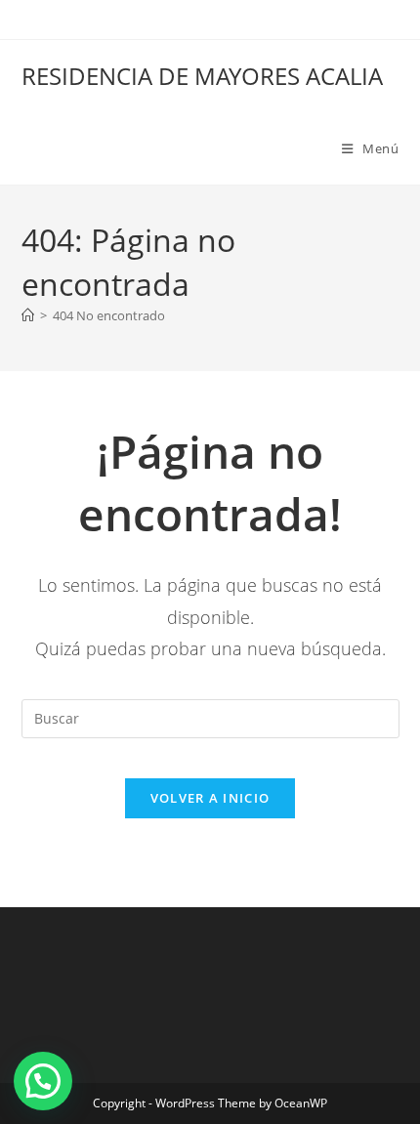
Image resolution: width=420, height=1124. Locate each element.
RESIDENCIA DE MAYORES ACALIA (202, 76)
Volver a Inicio (210, 798)
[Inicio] (27, 315)
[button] (43, 1081)
